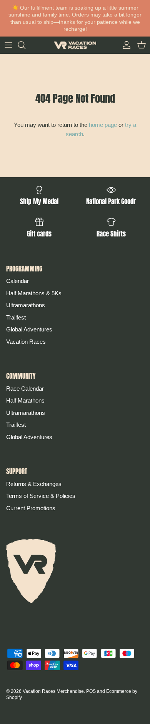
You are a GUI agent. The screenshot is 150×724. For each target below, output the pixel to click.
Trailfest (16, 317)
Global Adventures (29, 329)
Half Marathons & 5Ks (34, 293)
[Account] (124, 45)
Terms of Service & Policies (40, 496)
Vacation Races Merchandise (53, 691)
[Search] (25, 45)
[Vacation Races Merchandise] (75, 45)
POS (91, 691)
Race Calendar (25, 388)
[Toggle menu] (8, 45)
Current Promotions (30, 508)
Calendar (17, 281)
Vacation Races (26, 341)
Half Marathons (25, 400)
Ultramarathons (25, 305)
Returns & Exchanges (34, 484)
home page (103, 124)
